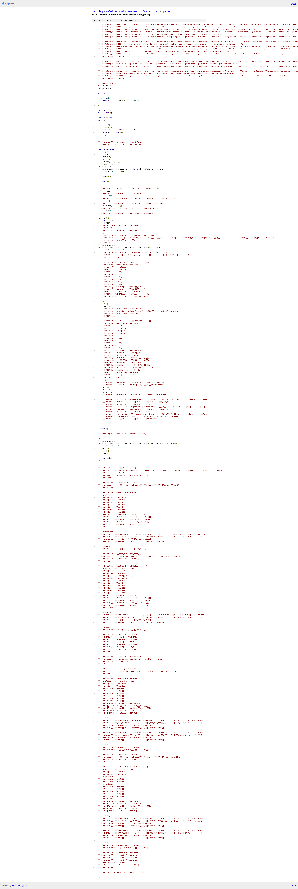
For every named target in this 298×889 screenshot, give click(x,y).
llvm (94, 11)
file (140, 20)
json (294, 885)
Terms (26, 885)
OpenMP (165, 11)
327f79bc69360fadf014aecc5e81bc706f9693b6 (128, 11)
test (157, 11)
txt (288, 885)
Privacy (20, 885)
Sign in (293, 4)
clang (100, 11)
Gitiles (14, 885)
